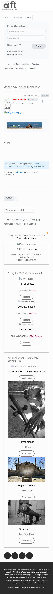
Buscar (28, 17)
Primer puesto (26, 283)
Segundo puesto (26, 306)
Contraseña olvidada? (16, 51)
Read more (27, 378)
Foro (9, 63)
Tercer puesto (26, 329)
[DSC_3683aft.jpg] (12, 112)
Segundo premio (26, 485)
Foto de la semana (26, 249)
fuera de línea (26, 103)
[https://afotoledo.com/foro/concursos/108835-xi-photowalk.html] (26, 366)
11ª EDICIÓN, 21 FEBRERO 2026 (26, 371)
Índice (7, 17)
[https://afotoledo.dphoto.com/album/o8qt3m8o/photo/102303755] (26, 301)
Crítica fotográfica (21, 63)
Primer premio (26, 442)
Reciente (18, 17)
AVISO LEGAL (40, 588)
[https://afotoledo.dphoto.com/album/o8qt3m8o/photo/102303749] (26, 278)
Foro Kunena (31, 238)
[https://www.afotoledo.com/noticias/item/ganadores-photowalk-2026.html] (26, 409)
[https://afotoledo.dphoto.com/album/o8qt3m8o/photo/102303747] (26, 324)
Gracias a (20, 238)
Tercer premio (26, 529)
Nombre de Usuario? (16, 54)
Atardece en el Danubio (26, 68)
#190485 (45, 95)
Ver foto (26, 296)
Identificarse (18, 171)
